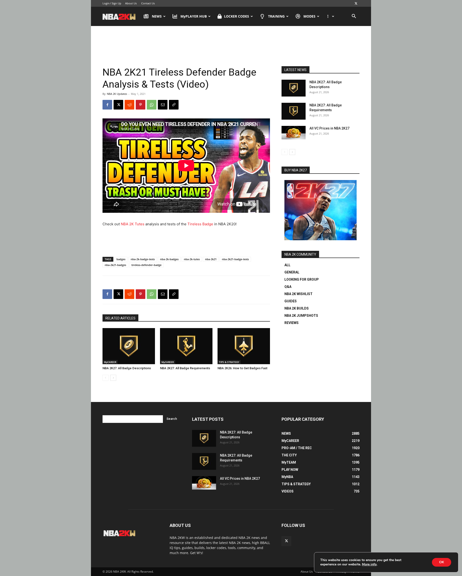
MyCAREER (110, 362)
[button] (353, 16)
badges (120, 259)
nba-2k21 (211, 259)
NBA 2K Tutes (132, 224)
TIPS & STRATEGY (229, 362)
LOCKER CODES (236, 16)
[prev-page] (106, 378)
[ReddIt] (129, 105)
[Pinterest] (140, 105)
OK (441, 562)
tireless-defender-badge (146, 265)
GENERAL (291, 272)
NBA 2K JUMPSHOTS (301, 315)
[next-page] (113, 378)
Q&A (287, 287)
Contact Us (148, 3)
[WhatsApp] (151, 105)
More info (369, 564)
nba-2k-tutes (192, 259)
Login (106, 3)
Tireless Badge (200, 224)
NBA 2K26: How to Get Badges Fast (242, 368)
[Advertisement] (231, 45)
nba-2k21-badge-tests (235, 259)
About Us (131, 3)
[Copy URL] (174, 105)
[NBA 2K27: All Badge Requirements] (186, 346)
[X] (355, 3)
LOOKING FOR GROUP (301, 279)
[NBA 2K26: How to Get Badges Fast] (244, 346)
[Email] (162, 105)
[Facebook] (107, 105)
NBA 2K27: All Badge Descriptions (127, 368)
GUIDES (290, 301)
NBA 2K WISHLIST (298, 294)
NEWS (157, 16)
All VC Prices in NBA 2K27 (329, 128)
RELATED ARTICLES (120, 318)
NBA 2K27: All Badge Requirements (185, 368)
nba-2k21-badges (115, 265)
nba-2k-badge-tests (143, 259)
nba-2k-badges (169, 259)
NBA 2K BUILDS (296, 308)
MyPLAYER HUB (193, 16)
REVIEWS (291, 323)
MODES (309, 16)
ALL (287, 265)
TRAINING (276, 16)
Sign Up (116, 3)
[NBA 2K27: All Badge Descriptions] (129, 346)
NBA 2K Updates (117, 94)
